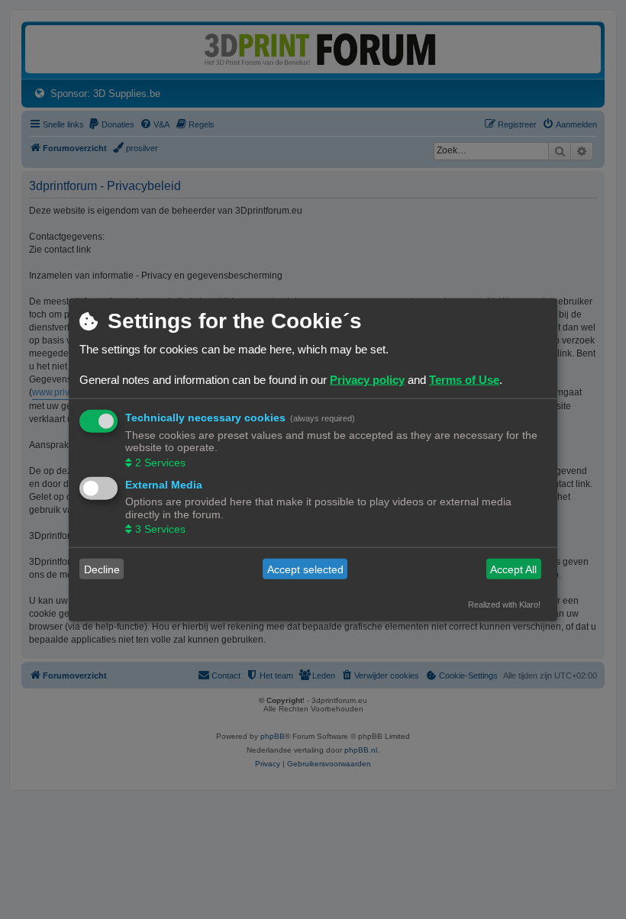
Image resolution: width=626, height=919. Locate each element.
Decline (102, 569)
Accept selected (305, 569)
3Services (160, 529)
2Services (160, 462)
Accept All (513, 569)
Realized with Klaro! (504, 604)
